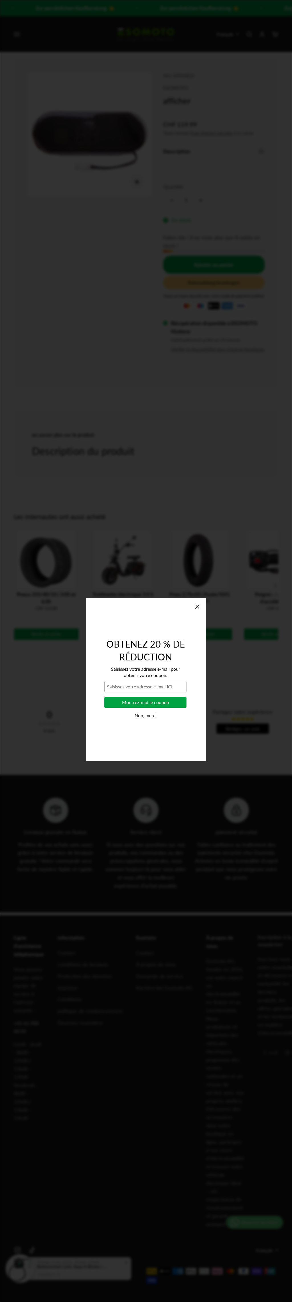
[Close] (197, 578)
